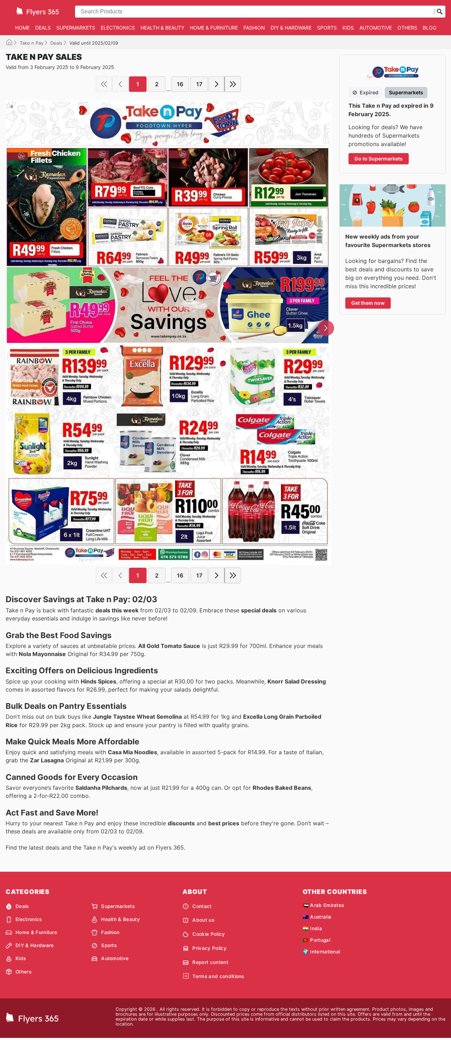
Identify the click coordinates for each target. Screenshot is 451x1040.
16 (180, 84)
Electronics (118, 28)
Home (22, 28)
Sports (327, 28)
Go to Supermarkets (378, 159)
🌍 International (321, 951)
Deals (43, 28)
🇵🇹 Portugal (316, 940)
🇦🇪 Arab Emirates (323, 905)
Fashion (254, 28)
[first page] (104, 84)
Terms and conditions (218, 976)
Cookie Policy (208, 934)
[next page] (217, 84)
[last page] (233, 84)
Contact (201, 906)
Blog (429, 28)
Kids (348, 28)
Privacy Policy (209, 948)
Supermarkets (75, 28)
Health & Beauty (162, 28)
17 (199, 84)
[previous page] (120, 84)
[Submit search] (439, 11)
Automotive (375, 28)
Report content (210, 962)
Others (407, 28)
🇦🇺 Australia (317, 917)
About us (203, 920)
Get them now (368, 303)
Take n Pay (31, 43)
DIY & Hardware (291, 28)
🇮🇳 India (312, 928)
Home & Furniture (214, 28)
